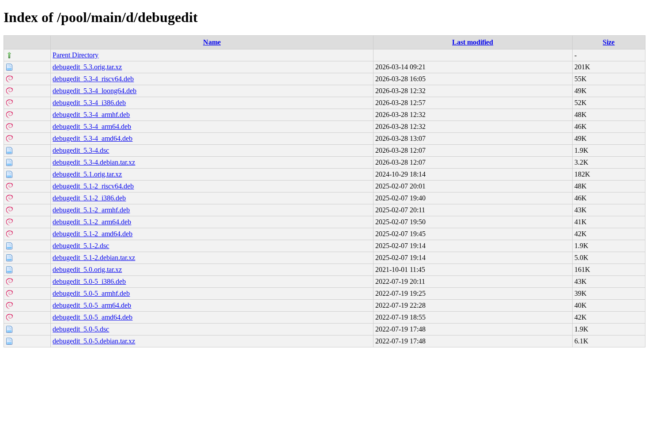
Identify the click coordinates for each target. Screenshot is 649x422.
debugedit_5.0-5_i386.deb (89, 281)
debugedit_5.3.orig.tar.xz (87, 67)
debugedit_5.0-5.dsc (81, 329)
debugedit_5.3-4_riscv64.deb (93, 79)
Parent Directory (75, 55)
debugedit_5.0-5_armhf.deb (91, 293)
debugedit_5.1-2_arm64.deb (92, 222)
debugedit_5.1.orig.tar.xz (87, 174)
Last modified (472, 42)
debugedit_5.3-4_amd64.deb (92, 138)
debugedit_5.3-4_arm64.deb (92, 126)
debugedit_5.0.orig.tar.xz (87, 269)
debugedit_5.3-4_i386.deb (89, 102)
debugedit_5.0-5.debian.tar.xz (94, 341)
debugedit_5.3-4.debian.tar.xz (94, 162)
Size (609, 42)
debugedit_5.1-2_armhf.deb (91, 210)
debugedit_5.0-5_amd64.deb (92, 317)
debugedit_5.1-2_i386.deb (89, 198)
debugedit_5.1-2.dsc (81, 245)
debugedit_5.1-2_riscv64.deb (93, 186)
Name (212, 42)
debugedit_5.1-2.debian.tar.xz (94, 257)
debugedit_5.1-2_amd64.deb (92, 233)
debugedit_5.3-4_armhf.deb (91, 114)
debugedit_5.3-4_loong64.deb (94, 90)
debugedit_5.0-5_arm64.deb (92, 305)
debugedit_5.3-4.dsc (81, 150)
